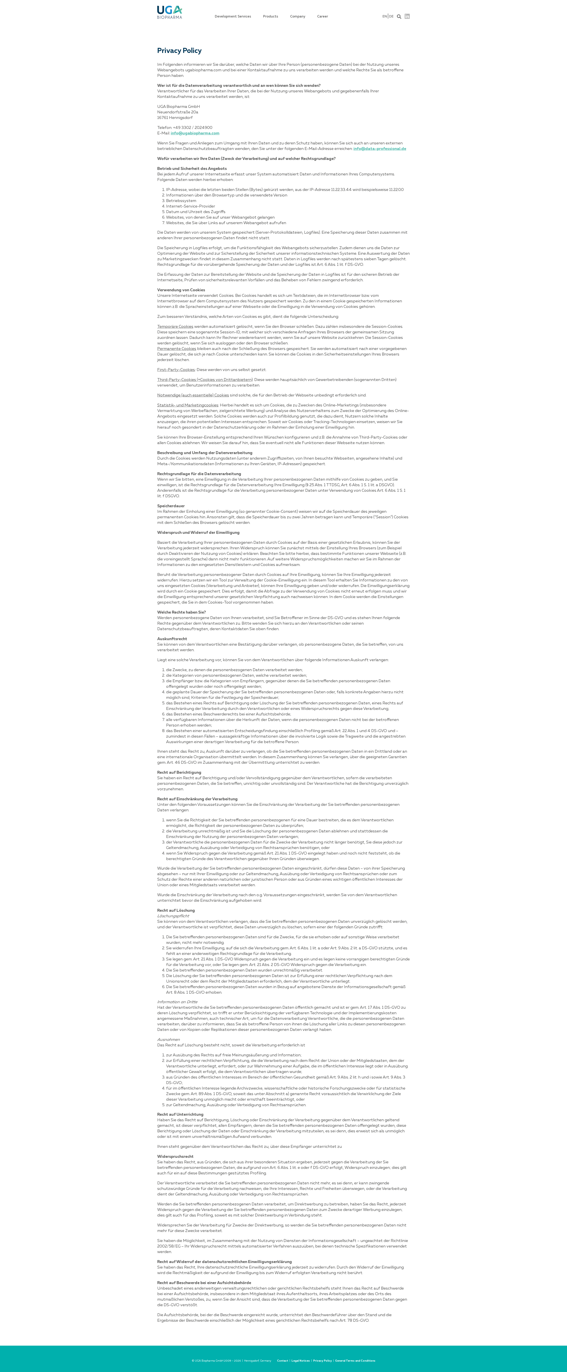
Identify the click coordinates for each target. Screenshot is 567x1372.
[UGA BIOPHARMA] (169, 6)
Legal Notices (300, 1361)
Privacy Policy (322, 1361)
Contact (282, 1361)
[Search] (399, 16)
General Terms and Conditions (355, 1361)
